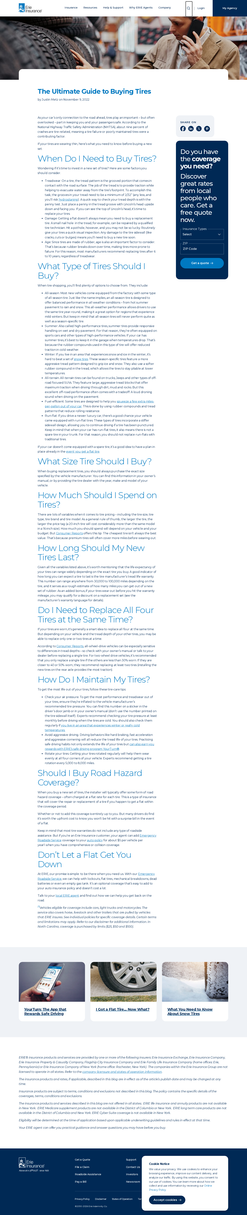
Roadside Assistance (88, 1174)
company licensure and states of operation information (122, 1072)
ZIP (185, 243)
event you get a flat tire (82, 451)
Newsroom (133, 1181)
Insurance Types (194, 229)
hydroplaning (68, 199)
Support (131, 1159)
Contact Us (133, 1167)
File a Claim (82, 1167)
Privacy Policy (82, 1199)
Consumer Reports (69, 533)
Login (201, 8)
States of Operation (122, 1199)
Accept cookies (165, 1200)
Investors (132, 1174)
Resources (90, 7)
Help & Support (113, 7)
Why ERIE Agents (141, 7)
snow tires (81, 359)
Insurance (71, 7)
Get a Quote (82, 1159)
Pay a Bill (80, 1181)
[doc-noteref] (39, 907)
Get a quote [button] (200, 263)
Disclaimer (101, 1199)
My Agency (230, 8)
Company (164, 7)
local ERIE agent (67, 895)
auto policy (95, 840)
